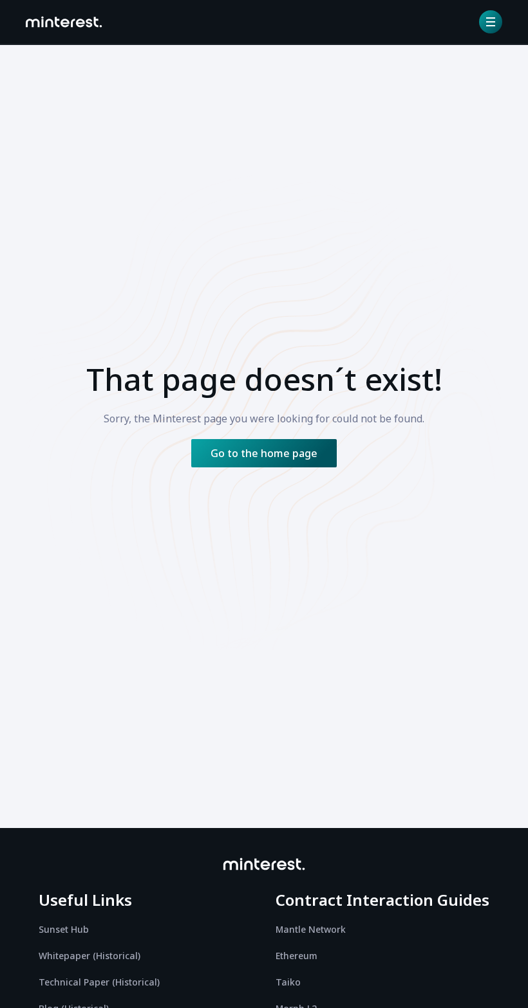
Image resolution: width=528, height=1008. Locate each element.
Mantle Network (311, 929)
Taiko (288, 982)
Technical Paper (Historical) (99, 982)
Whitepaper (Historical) (89, 956)
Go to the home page (264, 453)
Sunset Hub (64, 929)
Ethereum (296, 956)
